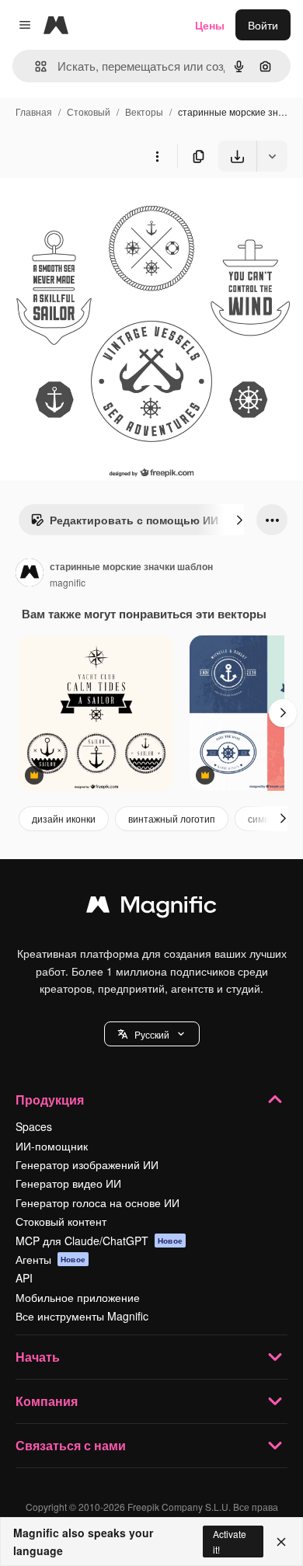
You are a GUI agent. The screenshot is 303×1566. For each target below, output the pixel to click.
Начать (38, 1357)
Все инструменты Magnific (82, 1316)
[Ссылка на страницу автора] (30, 574)
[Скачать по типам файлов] (271, 156)
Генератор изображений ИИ (87, 1164)
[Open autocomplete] (34, 66)
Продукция (50, 1099)
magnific (67, 582)
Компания (47, 1401)
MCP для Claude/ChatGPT (99, 1240)
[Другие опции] (156, 156)
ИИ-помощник (52, 1146)
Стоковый (88, 111)
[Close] (281, 1542)
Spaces (34, 1126)
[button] (152, 1033)
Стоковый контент (61, 1221)
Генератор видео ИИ (68, 1183)
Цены (210, 25)
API (24, 1278)
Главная (34, 111)
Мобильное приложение (78, 1297)
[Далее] (239, 519)
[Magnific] (151, 908)
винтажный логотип (171, 818)
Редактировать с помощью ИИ (134, 519)
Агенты (50, 1259)
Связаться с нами (71, 1445)
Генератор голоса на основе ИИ (97, 1202)
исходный (104, 208)
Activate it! (229, 1541)
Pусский (151, 1034)
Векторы (144, 111)
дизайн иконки (64, 818)
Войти (263, 25)
